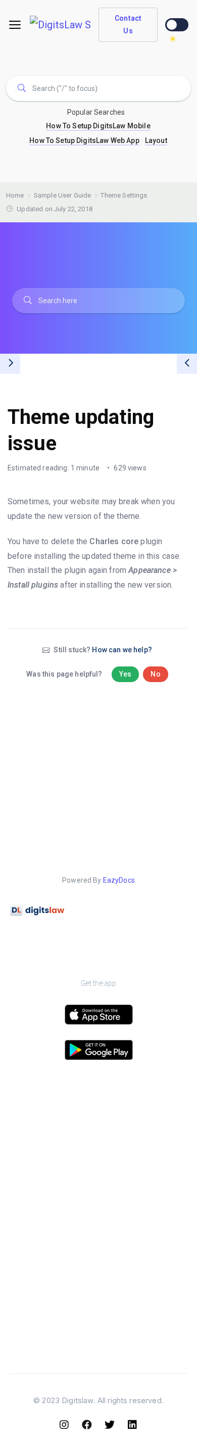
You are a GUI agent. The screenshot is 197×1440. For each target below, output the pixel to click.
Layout (156, 140)
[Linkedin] (133, 1425)
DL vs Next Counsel (143, 1358)
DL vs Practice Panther (142, 1259)
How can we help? (122, 650)
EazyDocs (119, 880)
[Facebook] (87, 1425)
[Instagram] (65, 1425)
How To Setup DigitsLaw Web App (84, 140)
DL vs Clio (143, 1234)
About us (142, 1124)
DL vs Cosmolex (142, 1309)
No (155, 674)
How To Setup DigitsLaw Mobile (98, 126)
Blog (54, 1234)
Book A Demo (143, 1149)
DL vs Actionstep (142, 1284)
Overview (54, 1124)
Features (54, 1149)
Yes (125, 674)
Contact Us (128, 24)
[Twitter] (110, 1425)
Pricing (54, 1173)
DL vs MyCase (143, 1333)
